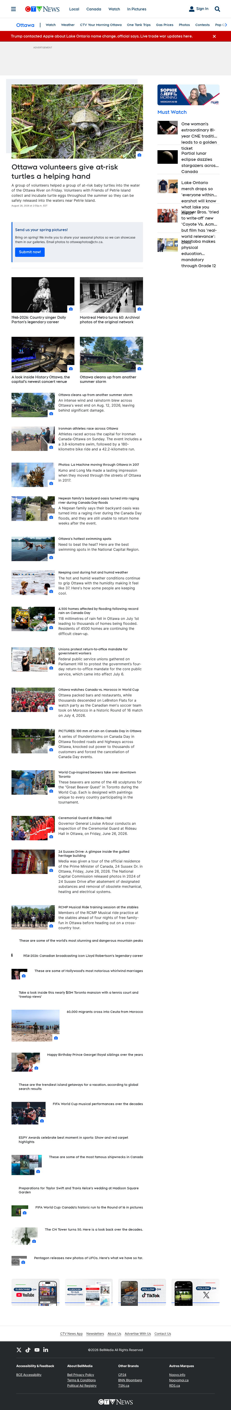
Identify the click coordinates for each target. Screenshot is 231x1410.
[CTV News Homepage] (42, 9)
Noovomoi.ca (179, 1380)
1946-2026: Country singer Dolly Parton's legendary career (39, 319)
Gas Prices (164, 25)
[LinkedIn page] (46, 1349)
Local (74, 9)
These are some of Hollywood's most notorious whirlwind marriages (89, 971)
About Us (114, 1333)
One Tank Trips (139, 25)
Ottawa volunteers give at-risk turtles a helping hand (65, 171)
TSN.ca (123, 1385)
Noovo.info (177, 1375)
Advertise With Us (138, 1333)
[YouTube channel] (37, 1349)
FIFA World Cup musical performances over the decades (98, 1104)
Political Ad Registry (82, 1385)
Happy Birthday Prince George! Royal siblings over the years (95, 1054)
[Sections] (13, 9)
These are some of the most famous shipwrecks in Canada (96, 1157)
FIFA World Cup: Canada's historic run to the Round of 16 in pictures (89, 1207)
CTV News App (71, 1333)
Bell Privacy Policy (80, 1375)
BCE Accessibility (29, 1375)
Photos (184, 25)
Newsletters (95, 1333)
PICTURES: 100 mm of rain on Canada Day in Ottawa (99, 731)
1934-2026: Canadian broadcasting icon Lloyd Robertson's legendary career (83, 956)
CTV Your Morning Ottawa (101, 25)
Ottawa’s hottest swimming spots (84, 539)
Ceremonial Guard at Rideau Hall (85, 818)
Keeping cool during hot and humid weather (93, 572)
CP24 (122, 1375)
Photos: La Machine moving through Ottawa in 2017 (98, 464)
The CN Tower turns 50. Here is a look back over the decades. (94, 1229)
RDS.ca (174, 1385)
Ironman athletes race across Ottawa (88, 428)
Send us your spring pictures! (41, 230)
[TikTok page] (28, 1349)
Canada (93, 9)
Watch (114, 9)
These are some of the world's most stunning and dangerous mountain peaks (81, 940)
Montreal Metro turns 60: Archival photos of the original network (110, 319)
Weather (68, 25)
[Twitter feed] (19, 1349)
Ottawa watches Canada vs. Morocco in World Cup (98, 689)
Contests (202, 25)
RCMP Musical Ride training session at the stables (98, 907)
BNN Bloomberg (130, 1380)
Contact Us (163, 1333)
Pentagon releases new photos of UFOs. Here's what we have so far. (88, 1258)
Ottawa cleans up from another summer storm (108, 379)
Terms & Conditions (81, 1380)
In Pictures (136, 9)
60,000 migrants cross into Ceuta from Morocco (105, 1012)
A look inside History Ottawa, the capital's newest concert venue (41, 379)
